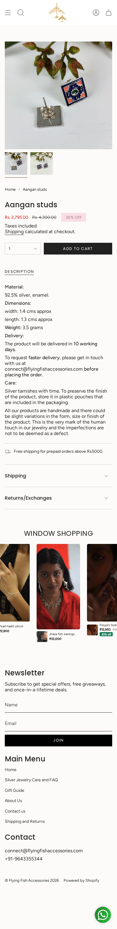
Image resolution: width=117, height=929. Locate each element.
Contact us (15, 811)
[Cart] (108, 13)
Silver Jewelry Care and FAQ (31, 779)
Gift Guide (14, 790)
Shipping (14, 231)
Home (10, 189)
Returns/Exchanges (28, 498)
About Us (13, 800)
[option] (58, 593)
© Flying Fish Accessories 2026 (32, 880)
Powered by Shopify (81, 880)
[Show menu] (8, 13)
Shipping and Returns (25, 821)
